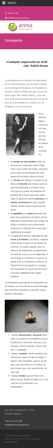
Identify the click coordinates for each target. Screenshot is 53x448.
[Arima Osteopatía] (16, 26)
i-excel (34, 439)
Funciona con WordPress (15, 439)
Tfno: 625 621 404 (13, 421)
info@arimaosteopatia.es (17, 424)
